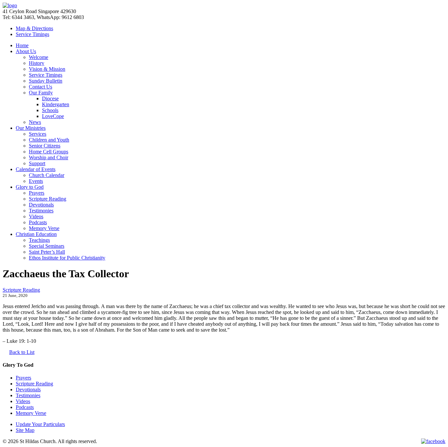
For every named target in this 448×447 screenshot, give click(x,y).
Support (37, 163)
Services (37, 134)
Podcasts (38, 222)
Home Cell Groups (48, 151)
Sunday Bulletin (45, 81)
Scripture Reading (47, 199)
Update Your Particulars (40, 424)
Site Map (25, 430)
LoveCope (53, 116)
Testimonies (41, 210)
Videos (36, 216)
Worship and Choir (48, 157)
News (35, 122)
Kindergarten (55, 104)
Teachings (39, 240)
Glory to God (30, 187)
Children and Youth (49, 140)
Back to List (21, 352)
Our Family (41, 92)
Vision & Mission (47, 69)
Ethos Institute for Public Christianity (67, 258)
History (36, 63)
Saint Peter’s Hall (47, 252)
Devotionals (41, 204)
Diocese (50, 98)
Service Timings (45, 75)
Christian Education (36, 234)
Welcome (38, 57)
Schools (50, 110)
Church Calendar (46, 175)
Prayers (36, 193)
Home (22, 45)
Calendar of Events (35, 169)
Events (36, 181)
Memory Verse (44, 228)
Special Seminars (46, 246)
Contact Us (40, 86)
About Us (26, 51)
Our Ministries (31, 128)
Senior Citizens (44, 145)
